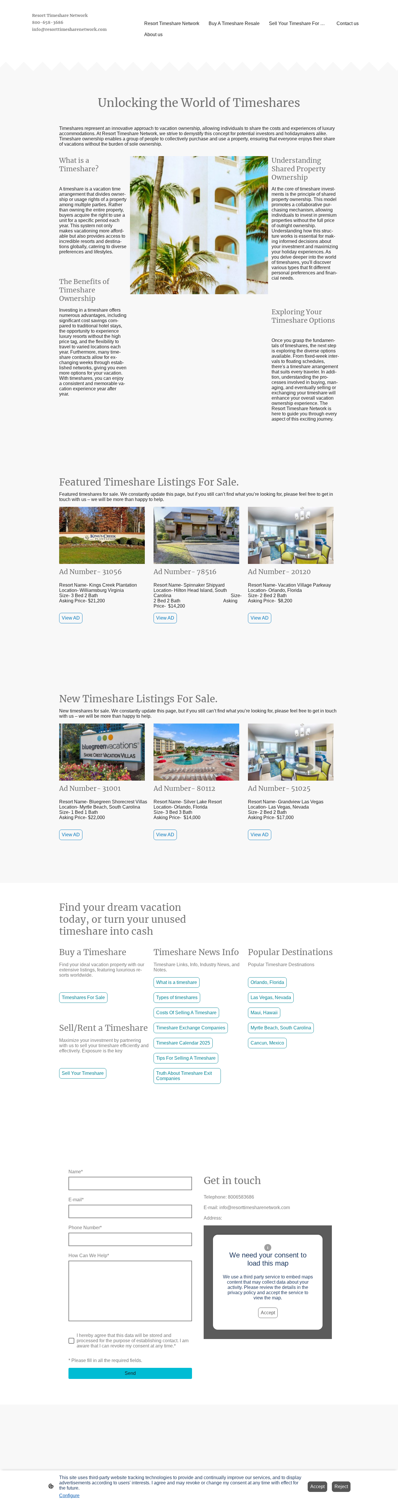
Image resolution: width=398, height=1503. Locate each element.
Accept (268, 1312)
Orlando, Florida (267, 982)
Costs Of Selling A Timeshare (186, 1012)
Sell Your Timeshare (83, 1073)
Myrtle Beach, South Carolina (281, 1027)
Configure (69, 1495)
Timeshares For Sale (83, 997)
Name (75, 1171)
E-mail (76, 1199)
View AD (71, 617)
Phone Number (85, 1227)
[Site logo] (78, 51)
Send (130, 1373)
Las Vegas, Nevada (271, 997)
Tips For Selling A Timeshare (186, 1058)
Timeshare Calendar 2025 (183, 1042)
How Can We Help (88, 1255)
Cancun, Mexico (267, 1042)
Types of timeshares (177, 997)
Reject (341, 1486)
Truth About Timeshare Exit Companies (184, 1076)
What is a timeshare (176, 982)
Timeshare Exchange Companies (190, 1027)
